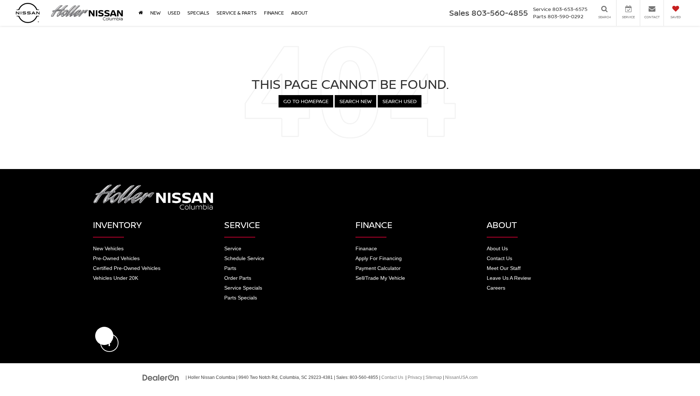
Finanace (366, 248)
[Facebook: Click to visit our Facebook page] (104, 336)
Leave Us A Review (509, 278)
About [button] (299, 12)
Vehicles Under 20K (115, 278)
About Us (497, 248)
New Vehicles (108, 248)
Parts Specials (240, 298)
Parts (230, 268)
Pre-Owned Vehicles (116, 258)
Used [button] (174, 12)
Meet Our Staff (504, 268)
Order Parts (237, 278)
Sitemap (433, 377)
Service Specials (243, 288)
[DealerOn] (160, 377)
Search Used (399, 101)
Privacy (415, 377)
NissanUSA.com (461, 377)
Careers (496, 288)
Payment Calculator (378, 268)
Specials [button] (198, 12)
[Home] (141, 13)
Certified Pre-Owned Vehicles (126, 268)
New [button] (155, 12)
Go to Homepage (305, 101)
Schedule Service (244, 258)
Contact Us (499, 258)
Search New (355, 101)
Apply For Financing (378, 258)
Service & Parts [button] (237, 12)
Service (232, 248)
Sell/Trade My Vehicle (380, 278)
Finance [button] (274, 12)
